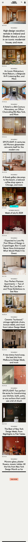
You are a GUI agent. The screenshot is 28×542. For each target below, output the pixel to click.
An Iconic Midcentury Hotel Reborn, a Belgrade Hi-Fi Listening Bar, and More (14, 75)
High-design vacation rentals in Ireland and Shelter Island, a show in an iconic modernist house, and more (14, 36)
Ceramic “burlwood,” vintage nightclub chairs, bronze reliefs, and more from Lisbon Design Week (14, 323)
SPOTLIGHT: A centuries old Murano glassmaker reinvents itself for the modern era (14, 146)
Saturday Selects (14, 210)
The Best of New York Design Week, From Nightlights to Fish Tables (14, 431)
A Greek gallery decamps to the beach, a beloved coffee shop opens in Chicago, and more (14, 181)
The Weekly (14, 28)
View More (14, 479)
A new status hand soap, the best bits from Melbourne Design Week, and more (14, 358)
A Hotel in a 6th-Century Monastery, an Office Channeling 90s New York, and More (14, 110)
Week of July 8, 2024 (14, 213)
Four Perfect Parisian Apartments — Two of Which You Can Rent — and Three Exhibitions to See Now (14, 286)
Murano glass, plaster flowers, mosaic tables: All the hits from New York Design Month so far (14, 465)
